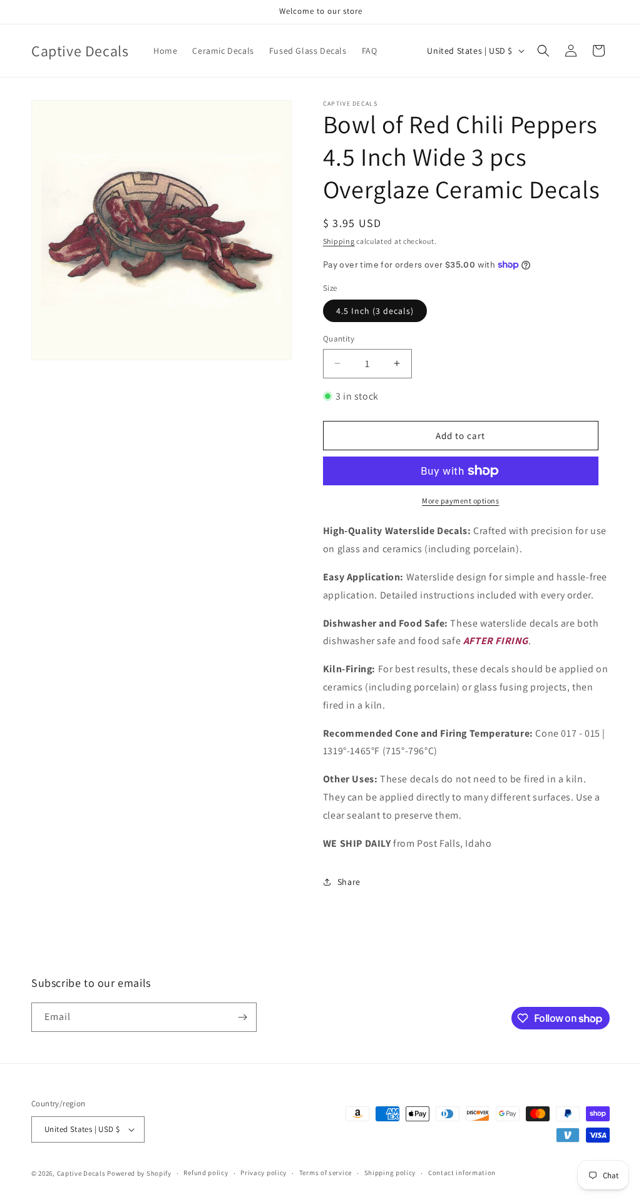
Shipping (339, 241)
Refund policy (205, 1172)
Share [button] (349, 881)
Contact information (462, 1172)
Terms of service (325, 1172)
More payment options (460, 500)
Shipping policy (390, 1172)
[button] (543, 50)
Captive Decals (81, 1173)
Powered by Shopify (139, 1173)
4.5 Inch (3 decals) (375, 310)
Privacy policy (263, 1172)
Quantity (338, 338)
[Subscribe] (242, 1017)
